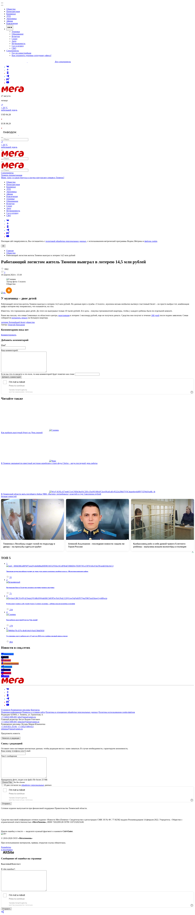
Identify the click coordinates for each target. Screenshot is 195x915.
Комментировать (8, 335)
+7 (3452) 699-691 (9, 717)
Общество (11, 253)
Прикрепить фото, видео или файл (24, 780)
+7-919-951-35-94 (9, 726)
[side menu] (2, 5)
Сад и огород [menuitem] (18, 46)
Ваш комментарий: (9, 350)
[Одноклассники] (7, 73)
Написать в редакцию (11, 738)
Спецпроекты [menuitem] (12, 51)
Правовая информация (11, 712)
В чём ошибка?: (8, 869)
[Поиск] (2, 137)
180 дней (155, 315)
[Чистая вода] (25, 134)
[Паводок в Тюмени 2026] (10, 134)
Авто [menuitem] (14, 41)
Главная (10, 250)
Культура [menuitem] (16, 36)
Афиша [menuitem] (9, 21)
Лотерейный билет (17, 322)
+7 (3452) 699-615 (26, 726)
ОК (3, 246)
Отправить (6, 804)
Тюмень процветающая (11, 175)
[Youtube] (7, 83)
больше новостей (9, 496)
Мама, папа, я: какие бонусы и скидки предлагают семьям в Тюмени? (32, 177)
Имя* (3, 345)
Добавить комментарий (11, 377)
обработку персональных (32, 785)
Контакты (35, 710)
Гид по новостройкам (21, 53)
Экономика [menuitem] (11, 18)
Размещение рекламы (20, 710)
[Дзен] (7, 70)
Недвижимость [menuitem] (18, 43)
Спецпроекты (7, 173)
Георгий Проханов (16, 325)
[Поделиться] (2, 913)
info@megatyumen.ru (27, 717)
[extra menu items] (9, 27)
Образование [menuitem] (17, 34)
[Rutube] (7, 80)
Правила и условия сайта (33, 712)
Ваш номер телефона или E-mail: (16, 751)
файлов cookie (150, 241)
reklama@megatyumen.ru (12, 729)
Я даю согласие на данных (28, 785)
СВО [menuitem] (14, 48)
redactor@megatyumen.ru (28, 722)
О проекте (6, 710)
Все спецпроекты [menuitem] (63, 62)
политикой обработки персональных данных (66, 241)
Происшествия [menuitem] (13, 11)
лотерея (4, 322)
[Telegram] (7, 76)
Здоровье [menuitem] (16, 31)
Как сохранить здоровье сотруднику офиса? (31, 55)
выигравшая (64, 315)
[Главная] (31, 91)
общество (30, 322)
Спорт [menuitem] (14, 39)
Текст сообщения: (9, 756)
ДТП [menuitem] (8, 16)
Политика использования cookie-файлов (116, 712)
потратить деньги (19, 318)
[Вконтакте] (7, 67)
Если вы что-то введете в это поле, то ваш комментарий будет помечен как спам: (37, 374)
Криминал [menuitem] (11, 14)
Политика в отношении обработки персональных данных (72, 712)
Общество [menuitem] (11, 9)
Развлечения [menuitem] (12, 23)
